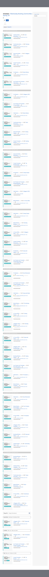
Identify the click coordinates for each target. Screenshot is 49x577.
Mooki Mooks (26, 72)
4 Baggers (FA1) (26, 94)
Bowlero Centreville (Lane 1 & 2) (22, 96)
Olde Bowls (15, 83)
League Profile (36, 14)
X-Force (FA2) (16, 105)
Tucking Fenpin (16, 34)
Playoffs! (9, 27)
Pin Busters (15, 72)
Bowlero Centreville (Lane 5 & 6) (22, 37)
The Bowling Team (17, 44)
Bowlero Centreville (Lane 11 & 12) (22, 65)
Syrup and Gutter (16, 53)
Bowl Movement (26, 273)
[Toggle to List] (7, 20)
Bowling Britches (16, 183)
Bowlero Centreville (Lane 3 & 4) (22, 46)
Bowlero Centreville (20, 124)
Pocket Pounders (17, 62)
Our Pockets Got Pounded (18, 81)
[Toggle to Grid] (4, 20)
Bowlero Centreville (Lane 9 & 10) (22, 74)
